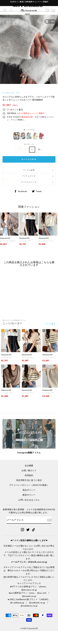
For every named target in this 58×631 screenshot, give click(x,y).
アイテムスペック (29, 182)
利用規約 (29, 475)
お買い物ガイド (29, 470)
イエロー (35, 136)
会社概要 (29, 466)
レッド (41, 136)
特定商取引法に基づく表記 (29, 480)
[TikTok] (33, 529)
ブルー (29, 136)
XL (39, 149)
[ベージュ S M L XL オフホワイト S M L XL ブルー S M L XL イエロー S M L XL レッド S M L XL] (29, 51)
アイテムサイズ (29, 176)
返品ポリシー (29, 490)
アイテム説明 (29, 170)
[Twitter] (28, 529)
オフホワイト (22, 136)
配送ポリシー (29, 495)
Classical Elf (11, 93)
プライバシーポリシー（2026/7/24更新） (29, 485)
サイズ (29, 144)
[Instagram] (22, 529)
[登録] (49, 520)
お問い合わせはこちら (29, 500)
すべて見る (50, 324)
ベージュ (16, 136)
